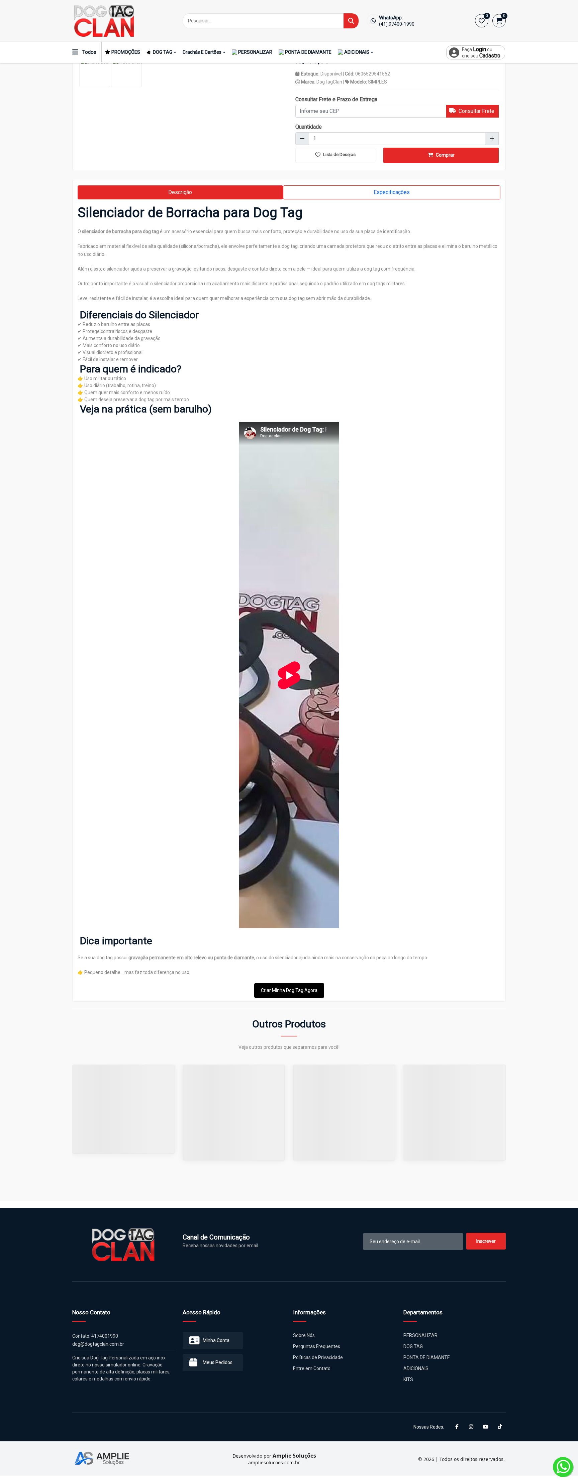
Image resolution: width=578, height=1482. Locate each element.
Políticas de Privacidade (318, 1357)
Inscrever (486, 1241)
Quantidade (308, 127)
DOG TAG (162, 52)
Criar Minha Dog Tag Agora (289, 990)
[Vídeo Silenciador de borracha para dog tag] (126, 71)
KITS (408, 1379)
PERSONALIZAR (255, 52)
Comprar (445, 155)
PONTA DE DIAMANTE (308, 52)
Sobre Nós (304, 1335)
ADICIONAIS (356, 52)
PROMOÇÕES (125, 52)
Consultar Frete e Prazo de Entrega (336, 99)
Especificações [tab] (392, 192)
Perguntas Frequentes (316, 1346)
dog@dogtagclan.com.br (98, 1344)
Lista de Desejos (339, 154)
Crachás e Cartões (202, 52)
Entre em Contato (311, 1368)
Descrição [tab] (180, 192)
